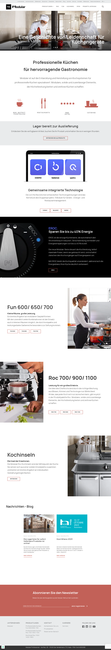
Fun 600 (12, 331)
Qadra (66, 210)
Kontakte (80, 1)
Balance (55, 210)
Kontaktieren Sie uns (51, 626)
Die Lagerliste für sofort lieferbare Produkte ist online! (35, 541)
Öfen (78, 6)
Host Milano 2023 (65, 539)
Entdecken (13, 478)
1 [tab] (53, 47)
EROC (53, 270)
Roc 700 (53, 412)
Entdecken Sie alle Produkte (55, 138)
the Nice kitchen (30, 1)
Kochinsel (70, 6)
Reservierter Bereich (95, 1)
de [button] (102, 1)
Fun (63, 6)
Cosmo (45, 210)
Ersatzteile (51, 1)
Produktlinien (47, 6)
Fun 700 (35, 331)
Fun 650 (24, 331)
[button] (102, 6)
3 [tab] (57, 47)
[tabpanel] (55, 30)
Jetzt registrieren (78, 606)
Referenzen (38, 1)
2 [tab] (55, 47)
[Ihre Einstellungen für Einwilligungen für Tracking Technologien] (3, 647)
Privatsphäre (48, 629)
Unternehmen (21, 1)
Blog (64, 1)
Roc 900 (65, 412)
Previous (2, 30)
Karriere (69, 1)
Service (74, 1)
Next (109, 30)
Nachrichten (59, 1)
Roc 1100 (77, 412)
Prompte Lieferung (89, 6)
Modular (10, 626)
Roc (57, 6)
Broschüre (44, 1)
